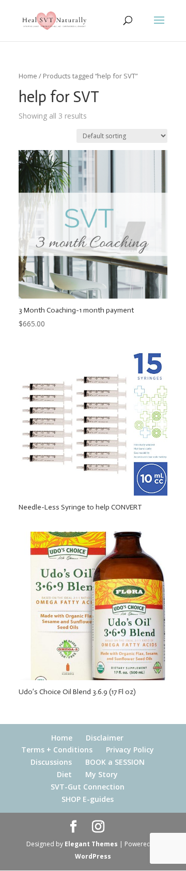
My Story (101, 774)
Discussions (51, 762)
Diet (64, 774)
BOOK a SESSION (115, 762)
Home (28, 75)
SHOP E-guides (87, 799)
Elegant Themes (91, 844)
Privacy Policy (130, 749)
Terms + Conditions (56, 749)
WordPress (93, 856)
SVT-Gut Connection (88, 787)
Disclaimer (104, 738)
